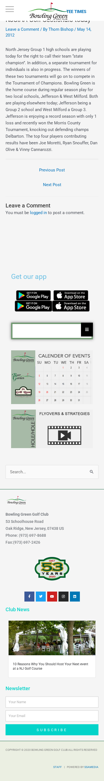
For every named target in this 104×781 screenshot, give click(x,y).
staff (57, 767)
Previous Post (52, 170)
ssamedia (91, 767)
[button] (92, 649)
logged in (38, 212)
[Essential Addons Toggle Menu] (87, 329)
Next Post (52, 184)
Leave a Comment (22, 29)
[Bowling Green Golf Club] (49, 10)
